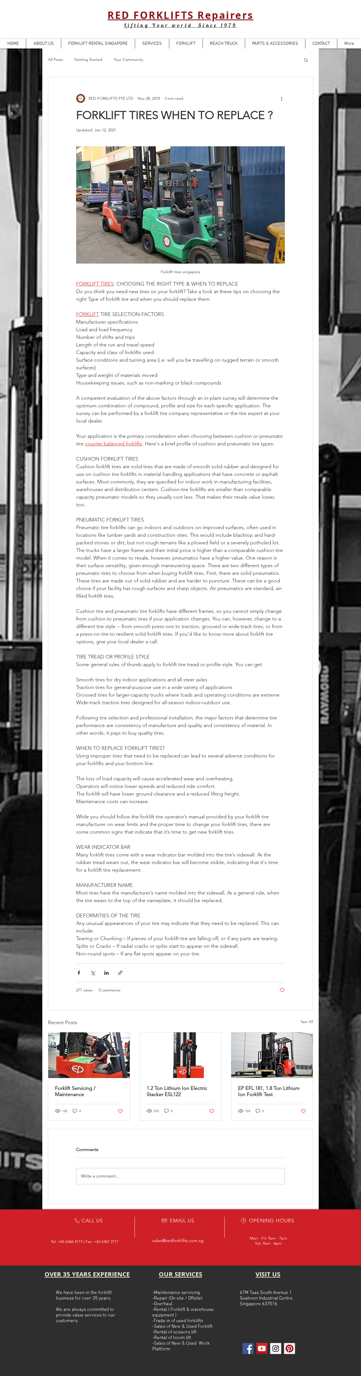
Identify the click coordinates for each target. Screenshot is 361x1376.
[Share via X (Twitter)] (92, 972)
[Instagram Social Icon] (275, 1348)
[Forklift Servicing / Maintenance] (89, 1055)
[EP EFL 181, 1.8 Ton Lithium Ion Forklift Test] (272, 1055)
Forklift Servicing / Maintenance (75, 1091)
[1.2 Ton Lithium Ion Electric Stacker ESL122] (180, 1055)
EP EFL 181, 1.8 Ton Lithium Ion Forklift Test (269, 1091)
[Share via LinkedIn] (106, 972)
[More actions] (281, 98)
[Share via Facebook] (79, 972)
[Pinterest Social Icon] (289, 1348)
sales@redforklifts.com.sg (178, 1240)
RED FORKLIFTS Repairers (180, 15)
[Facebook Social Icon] (248, 1348)
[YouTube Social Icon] (261, 1348)
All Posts (55, 59)
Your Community (128, 59)
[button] (306, 60)
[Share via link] (120, 972)
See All (307, 1021)
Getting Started (88, 59)
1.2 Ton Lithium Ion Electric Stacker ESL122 (177, 1091)
